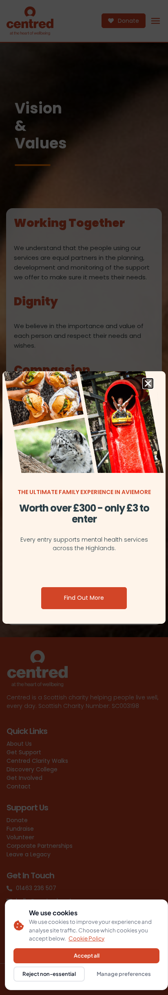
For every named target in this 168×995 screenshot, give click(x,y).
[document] (84, 497)
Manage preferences (124, 974)
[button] (148, 383)
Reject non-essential (49, 974)
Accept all (86, 955)
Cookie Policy (86, 938)
